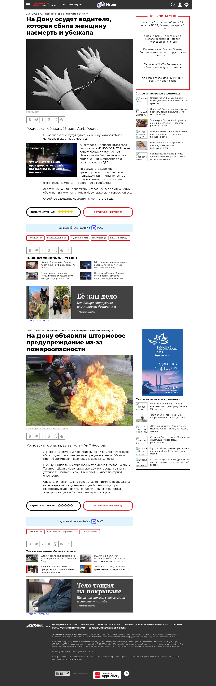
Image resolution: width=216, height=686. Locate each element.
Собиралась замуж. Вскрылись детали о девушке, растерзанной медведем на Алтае (167, 156)
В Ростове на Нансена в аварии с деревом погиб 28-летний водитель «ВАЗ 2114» (111, 265)
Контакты (176, 624)
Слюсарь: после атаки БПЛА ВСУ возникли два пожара (162, 79)
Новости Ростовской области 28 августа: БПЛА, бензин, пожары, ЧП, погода (163, 25)
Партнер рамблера (81, 673)
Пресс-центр (87, 624)
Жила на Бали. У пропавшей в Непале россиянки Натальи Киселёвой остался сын (163, 39)
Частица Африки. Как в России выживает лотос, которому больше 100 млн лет (168, 406)
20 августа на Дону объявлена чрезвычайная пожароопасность (111, 568)
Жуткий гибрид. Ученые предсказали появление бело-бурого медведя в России (170, 451)
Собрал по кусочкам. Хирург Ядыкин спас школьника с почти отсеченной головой (169, 462)
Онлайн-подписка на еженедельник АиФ (146, 624)
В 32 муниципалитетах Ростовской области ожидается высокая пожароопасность (111, 558)
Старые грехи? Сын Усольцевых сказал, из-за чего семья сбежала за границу (169, 101)
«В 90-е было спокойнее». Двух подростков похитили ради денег (168, 416)
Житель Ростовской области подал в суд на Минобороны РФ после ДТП (58, 265)
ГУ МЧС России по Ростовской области (47, 428)
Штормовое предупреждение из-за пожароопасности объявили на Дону (59, 558)
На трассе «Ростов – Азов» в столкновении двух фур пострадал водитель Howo (109, 276)
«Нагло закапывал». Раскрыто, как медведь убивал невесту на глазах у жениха (169, 429)
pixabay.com (32, 112)
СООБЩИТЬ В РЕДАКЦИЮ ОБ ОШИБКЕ (107, 628)
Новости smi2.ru (37, 320)
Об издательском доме (64, 624)
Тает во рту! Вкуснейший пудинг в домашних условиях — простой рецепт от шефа (168, 123)
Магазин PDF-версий (109, 624)
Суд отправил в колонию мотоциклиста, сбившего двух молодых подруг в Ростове (57, 276)
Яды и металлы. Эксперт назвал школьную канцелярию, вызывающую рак (166, 145)
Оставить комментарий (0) (108, 212)
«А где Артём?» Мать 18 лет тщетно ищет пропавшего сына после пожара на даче (168, 134)
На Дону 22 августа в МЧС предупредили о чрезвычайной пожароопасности (57, 569)
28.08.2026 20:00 (35, 330)
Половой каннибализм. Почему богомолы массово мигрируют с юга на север (163, 52)
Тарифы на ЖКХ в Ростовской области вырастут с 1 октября (162, 66)
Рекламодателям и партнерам (68, 628)
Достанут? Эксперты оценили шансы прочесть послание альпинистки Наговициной (169, 112)
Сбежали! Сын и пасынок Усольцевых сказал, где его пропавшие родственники (170, 440)
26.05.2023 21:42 (34, 14)
